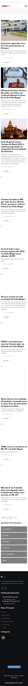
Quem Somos (6, 615)
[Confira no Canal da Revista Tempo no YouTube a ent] (14, 643)
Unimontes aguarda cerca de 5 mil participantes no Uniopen (13, 46)
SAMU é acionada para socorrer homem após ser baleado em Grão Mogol (12, 344)
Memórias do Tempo (7, 621)
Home (4, 612)
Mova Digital (14, 683)
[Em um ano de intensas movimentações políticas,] (14, 657)
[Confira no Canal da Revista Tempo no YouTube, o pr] (14, 653)
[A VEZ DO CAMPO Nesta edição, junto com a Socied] (14, 655)
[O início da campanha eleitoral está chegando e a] (14, 647)
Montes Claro (5, 618)
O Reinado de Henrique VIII (10, 601)
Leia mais (5, 62)
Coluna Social (5, 624)
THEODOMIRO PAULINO (10, 597)
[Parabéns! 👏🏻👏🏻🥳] (14, 661)
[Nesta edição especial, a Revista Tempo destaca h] (14, 641)
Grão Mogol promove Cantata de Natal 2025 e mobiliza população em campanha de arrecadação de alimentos (13, 147)
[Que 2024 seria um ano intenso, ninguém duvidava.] (14, 659)
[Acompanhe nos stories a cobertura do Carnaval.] (14, 663)
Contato (4, 627)
